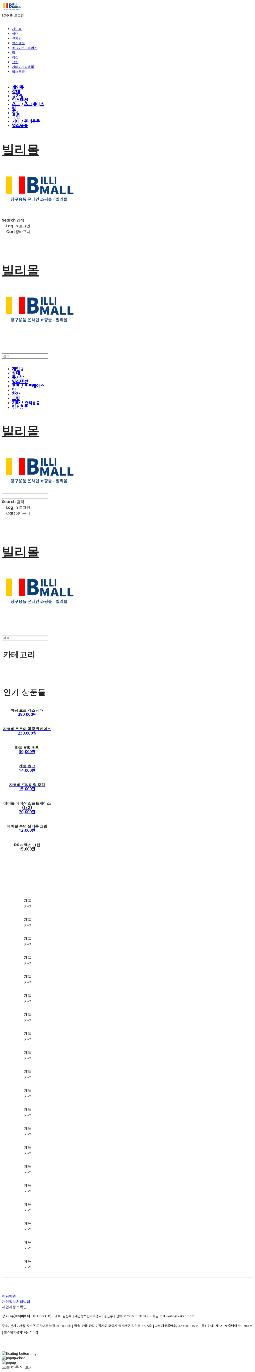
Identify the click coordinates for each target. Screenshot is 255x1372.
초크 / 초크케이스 (24, 47)
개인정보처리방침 (16, 1301)
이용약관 (9, 1296)
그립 (15, 62)
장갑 (15, 57)
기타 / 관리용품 (23, 66)
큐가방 (17, 38)
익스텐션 (18, 43)
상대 (15, 33)
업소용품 (18, 71)
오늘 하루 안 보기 (17, 1367)
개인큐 (17, 28)
